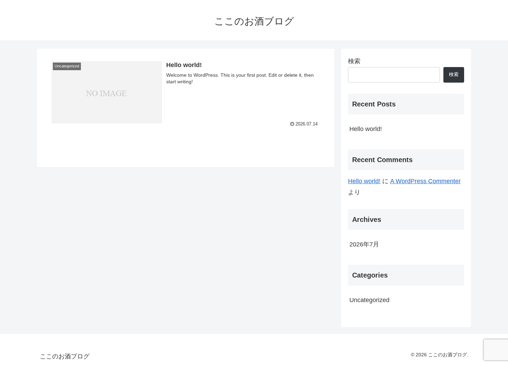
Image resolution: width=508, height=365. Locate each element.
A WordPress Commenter (425, 181)
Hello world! (365, 128)
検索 (354, 61)
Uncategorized (369, 300)
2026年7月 (364, 244)
